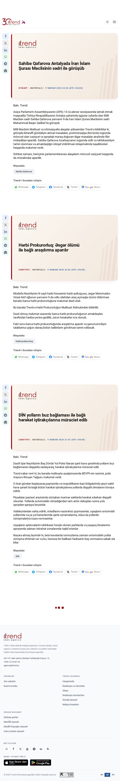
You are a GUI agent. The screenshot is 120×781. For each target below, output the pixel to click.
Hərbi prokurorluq (24, 341)
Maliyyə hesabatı (70, 704)
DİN (17, 556)
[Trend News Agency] (12, 637)
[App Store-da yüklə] (16, 762)
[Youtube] (27, 749)
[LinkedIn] (41, 749)
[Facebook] (13, 749)
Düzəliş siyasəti (69, 700)
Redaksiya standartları (73, 695)
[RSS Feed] (48, 749)
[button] (5, 36)
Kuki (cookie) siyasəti (14, 731)
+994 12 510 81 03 (12, 662)
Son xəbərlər (10, 681)
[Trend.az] (13, 21)
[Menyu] (114, 22)
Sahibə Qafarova (24, 171)
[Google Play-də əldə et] (40, 762)
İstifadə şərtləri (11, 717)
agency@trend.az (11, 665)
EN (101, 775)
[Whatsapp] (6, 749)
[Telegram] (34, 749)
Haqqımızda (68, 681)
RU (113, 775)
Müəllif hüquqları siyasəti (16, 726)
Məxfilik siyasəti (11, 722)
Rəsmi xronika (10, 686)
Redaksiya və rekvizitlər (73, 686)
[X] (20, 749)
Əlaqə (65, 690)
